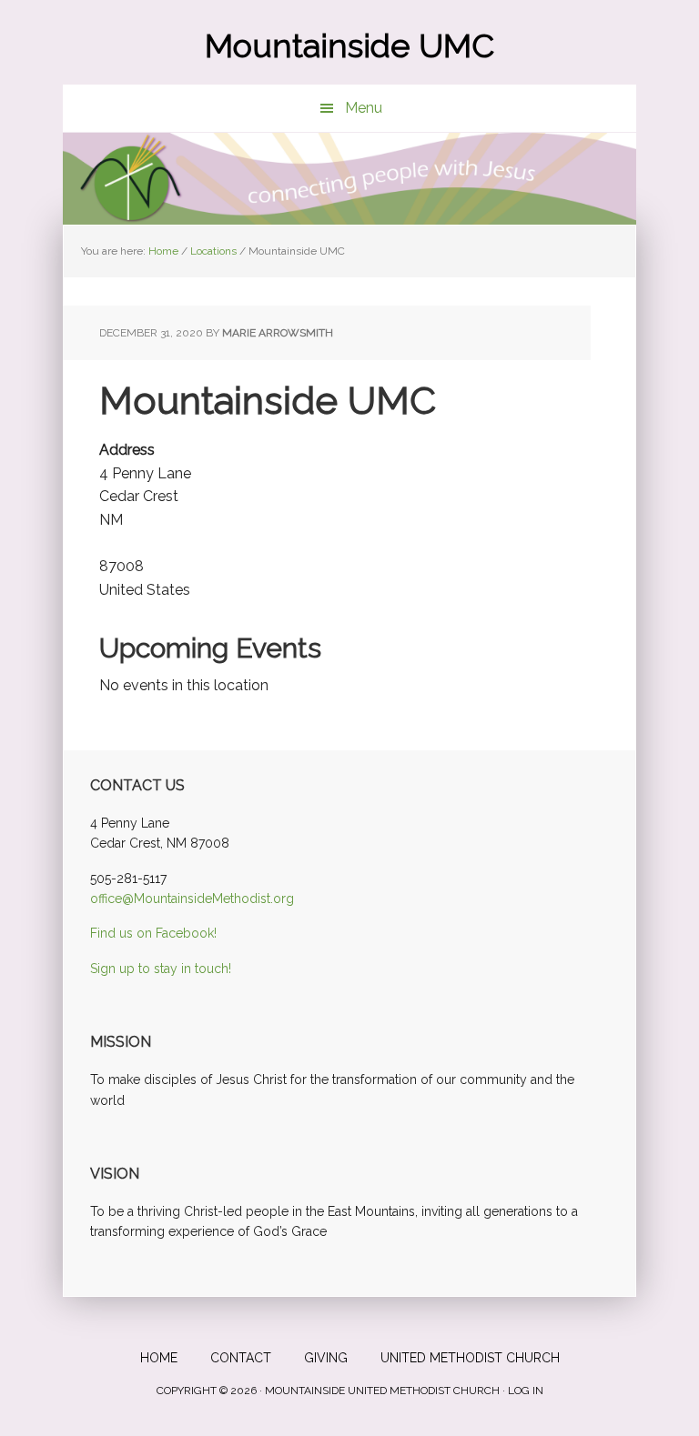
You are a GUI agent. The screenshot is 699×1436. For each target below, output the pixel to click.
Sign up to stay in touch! (160, 968)
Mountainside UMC (349, 45)
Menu (363, 107)
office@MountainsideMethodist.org (192, 898)
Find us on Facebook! (153, 933)
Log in (525, 1390)
